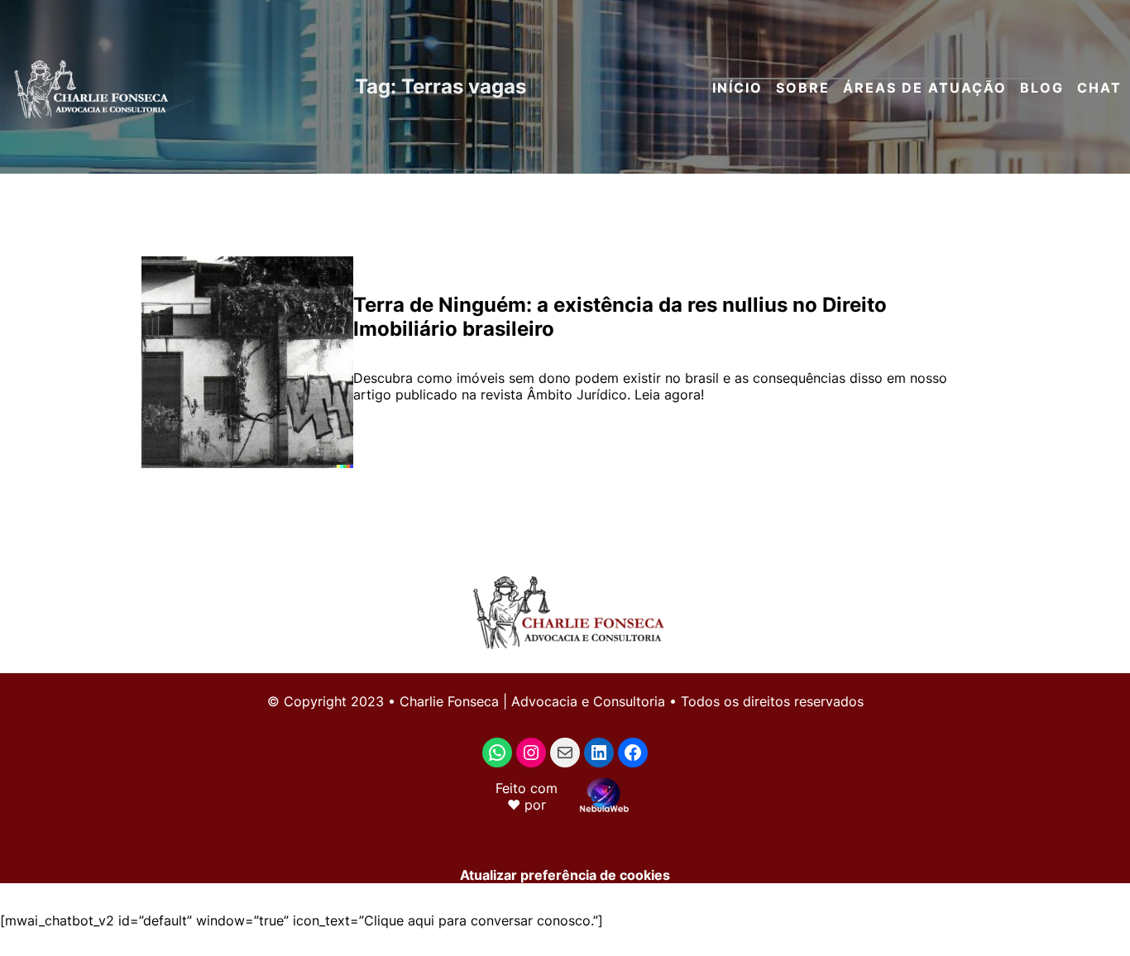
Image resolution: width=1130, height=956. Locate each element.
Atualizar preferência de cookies (565, 875)
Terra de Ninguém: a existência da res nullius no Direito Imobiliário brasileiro (620, 317)
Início (737, 87)
